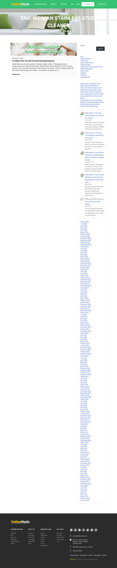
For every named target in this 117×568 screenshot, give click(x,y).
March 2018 (84, 409)
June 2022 (83, 316)
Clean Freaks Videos (87, 62)
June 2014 (83, 469)
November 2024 (85, 265)
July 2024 (83, 271)
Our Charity (31, 539)
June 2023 (83, 292)
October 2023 (85, 283)
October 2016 (84, 438)
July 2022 (83, 314)
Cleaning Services (41, 4)
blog (81, 56)
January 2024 (84, 277)
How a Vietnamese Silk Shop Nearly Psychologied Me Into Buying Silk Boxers (92, 96)
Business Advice (85, 58)
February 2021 (85, 343)
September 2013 (85, 483)
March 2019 (84, 384)
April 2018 (83, 407)
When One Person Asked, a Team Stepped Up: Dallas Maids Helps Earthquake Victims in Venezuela (91, 90)
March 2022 (84, 323)
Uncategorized (85, 77)
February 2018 (85, 411)
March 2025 (84, 257)
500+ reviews (93, 559)
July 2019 (83, 378)
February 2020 (85, 368)
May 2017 (83, 428)
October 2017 (84, 420)
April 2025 (83, 255)
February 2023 (85, 300)
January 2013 (84, 500)
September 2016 (85, 440)
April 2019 (83, 382)
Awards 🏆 (31, 541)
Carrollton (44, 535)
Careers (90, 555)
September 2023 (85, 285)
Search (82, 45)
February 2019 (85, 387)
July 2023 (83, 290)
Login (78, 4)
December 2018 (85, 391)
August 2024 (84, 269)
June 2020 (83, 360)
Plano (42, 543)
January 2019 (84, 389)
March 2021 (84, 341)
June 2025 (83, 250)
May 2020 (83, 362)
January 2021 (84, 345)
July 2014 (83, 467)
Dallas (43, 533)
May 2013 (83, 492)
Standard (13, 533)
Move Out (13, 537)
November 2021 (85, 327)
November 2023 (85, 281)
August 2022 (84, 312)
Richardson (44, 545)
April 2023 (83, 296)
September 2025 (85, 244)
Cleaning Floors (85, 64)
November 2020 (85, 349)
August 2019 (84, 376)
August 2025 (84, 246)
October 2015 (84, 453)
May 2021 (83, 337)
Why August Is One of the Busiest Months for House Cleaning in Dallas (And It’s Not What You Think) (92, 102)
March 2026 (84, 232)
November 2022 (85, 306)
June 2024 (83, 273)
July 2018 (83, 401)
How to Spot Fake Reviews (89, 106)
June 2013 (83, 490)
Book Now (102, 4)
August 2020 (84, 356)
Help (72, 4)
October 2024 (85, 267)
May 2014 (83, 471)
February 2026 (85, 234)
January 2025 (84, 261)
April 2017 (83, 430)
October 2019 (84, 372)
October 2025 (85, 242)
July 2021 (83, 335)
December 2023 (85, 279)
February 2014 (85, 477)
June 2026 (83, 226)
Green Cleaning (15, 541)
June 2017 (83, 426)
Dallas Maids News (86, 69)
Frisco (42, 539)
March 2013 (84, 496)
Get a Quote (88, 4)
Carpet (12, 543)
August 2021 (84, 333)
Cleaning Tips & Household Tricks (91, 66)
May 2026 (83, 228)
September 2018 (85, 397)
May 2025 (83, 252)
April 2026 (83, 230)
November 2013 (85, 479)
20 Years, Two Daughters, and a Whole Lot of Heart (94, 115)
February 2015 (85, 459)
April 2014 (83, 473)
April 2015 (83, 457)
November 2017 (85, 417)
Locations (63, 4)
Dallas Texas (84, 71)
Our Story (31, 537)
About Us (54, 4)
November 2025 (85, 240)
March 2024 (84, 275)
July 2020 (83, 358)
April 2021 (83, 339)
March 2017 (84, 432)
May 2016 (83, 448)
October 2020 (85, 351)
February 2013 (85, 498)
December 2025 (85, 238)
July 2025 (83, 248)
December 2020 (85, 347)
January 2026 (84, 236)
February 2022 (85, 325)
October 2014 (84, 465)
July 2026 (83, 224)
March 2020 (84, 366)
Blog (29, 543)
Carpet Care (84, 60)
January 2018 (84, 413)
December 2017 (85, 415)
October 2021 (84, 329)
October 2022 (85, 308)
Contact (30, 533)
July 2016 (83, 444)
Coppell (43, 537)
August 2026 (84, 222)
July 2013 (83, 488)
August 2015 (84, 455)
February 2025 (85, 259)
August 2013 (84, 486)
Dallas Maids (89, 113)
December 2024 (85, 263)
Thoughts (83, 75)
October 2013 (84, 481)
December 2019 (85, 370)
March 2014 (84, 475)
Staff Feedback (97, 555)
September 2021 (85, 331)
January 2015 (84, 461)
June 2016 (83, 446)
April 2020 (83, 364)
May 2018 (83, 405)
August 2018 (84, 399)
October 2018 (84, 395)
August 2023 (84, 288)
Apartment (14, 539)
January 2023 (84, 302)
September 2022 (85, 310)
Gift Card (59, 535)
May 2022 (83, 318)
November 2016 (85, 436)
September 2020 (85, 354)
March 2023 (84, 298)
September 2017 (85, 422)
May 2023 (83, 294)
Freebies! (83, 73)
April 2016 (83, 450)
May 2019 (83, 380)
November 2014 (85, 463)
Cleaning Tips (60, 539)
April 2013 (83, 494)
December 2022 (85, 304)
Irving (42, 541)
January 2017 (84, 434)
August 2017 (84, 424)
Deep (12, 535)
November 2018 (85, 393)
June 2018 (83, 403)
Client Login (60, 537)
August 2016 (84, 442)
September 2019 (85, 374)
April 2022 (83, 321)
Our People (31, 535)
